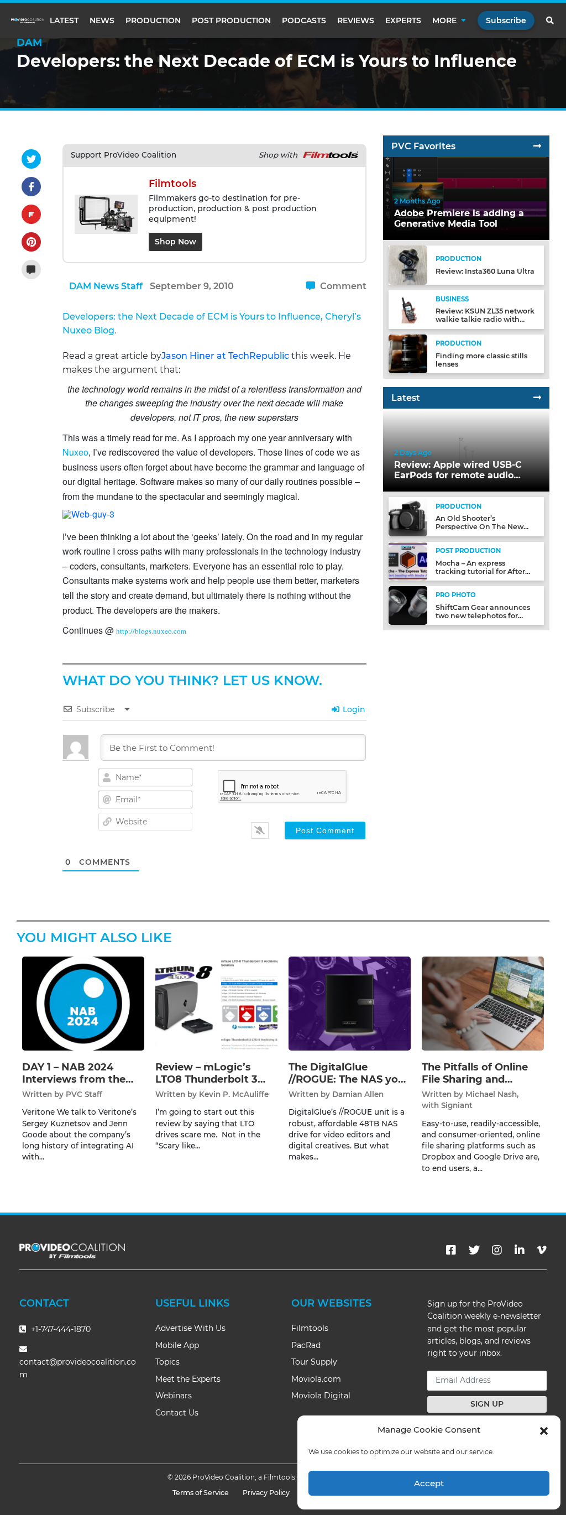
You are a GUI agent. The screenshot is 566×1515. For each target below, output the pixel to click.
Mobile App (177, 1345)
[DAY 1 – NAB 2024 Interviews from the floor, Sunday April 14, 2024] (83, 1003)
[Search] (550, 20)
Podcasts (304, 20)
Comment (342, 286)
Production (153, 20)
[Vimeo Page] (542, 1250)
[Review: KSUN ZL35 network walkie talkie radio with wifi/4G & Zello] (408, 308)
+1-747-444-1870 (60, 1329)
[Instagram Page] (497, 1250)
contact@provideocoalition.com (77, 1368)
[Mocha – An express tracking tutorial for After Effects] (408, 561)
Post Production (231, 20)
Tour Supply (314, 1362)
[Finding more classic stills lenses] (408, 353)
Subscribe (506, 20)
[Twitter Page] (474, 1250)
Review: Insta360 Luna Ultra (485, 271)
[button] (543, 1429)
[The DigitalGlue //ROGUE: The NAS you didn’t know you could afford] (350, 1003)
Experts (403, 20)
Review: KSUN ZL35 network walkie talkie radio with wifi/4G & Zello (485, 319)
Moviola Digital (320, 1396)
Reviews (355, 20)
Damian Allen (358, 1094)
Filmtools (309, 1328)
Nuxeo (75, 452)
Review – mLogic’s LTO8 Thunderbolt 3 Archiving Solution (206, 1079)
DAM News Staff (106, 286)
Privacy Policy (266, 1492)
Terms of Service (200, 1492)
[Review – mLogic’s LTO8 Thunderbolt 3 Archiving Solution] (216, 1003)
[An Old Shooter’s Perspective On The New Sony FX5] (408, 516)
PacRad (306, 1345)
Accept (429, 1483)
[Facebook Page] (451, 1250)
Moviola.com (316, 1379)
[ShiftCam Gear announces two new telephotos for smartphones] (408, 605)
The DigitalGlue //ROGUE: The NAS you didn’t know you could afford (347, 1085)
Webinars (173, 1396)
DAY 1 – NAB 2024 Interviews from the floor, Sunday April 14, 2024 (77, 1085)
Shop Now (175, 242)
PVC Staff (84, 1094)
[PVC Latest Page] (537, 398)
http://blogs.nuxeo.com (151, 631)
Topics (167, 1362)
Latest (64, 20)
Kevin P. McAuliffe (234, 1094)
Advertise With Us (190, 1328)
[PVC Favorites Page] (537, 146)
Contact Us (176, 1413)
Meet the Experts (188, 1379)
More (444, 20)
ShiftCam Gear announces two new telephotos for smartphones (483, 615)
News (102, 20)
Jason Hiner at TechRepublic (225, 356)
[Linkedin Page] (520, 1250)
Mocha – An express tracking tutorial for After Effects (480, 571)
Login (352, 709)
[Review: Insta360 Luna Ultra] (408, 264)
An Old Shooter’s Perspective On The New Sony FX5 (479, 526)
